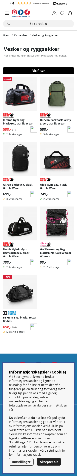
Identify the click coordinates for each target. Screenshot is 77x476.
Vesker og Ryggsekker (45, 35)
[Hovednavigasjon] (7, 13)
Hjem (6, 35)
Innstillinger (21, 462)
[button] (38, 3)
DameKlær (20, 35)
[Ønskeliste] (62, 13)
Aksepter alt (49, 462)
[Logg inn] (54, 13)
